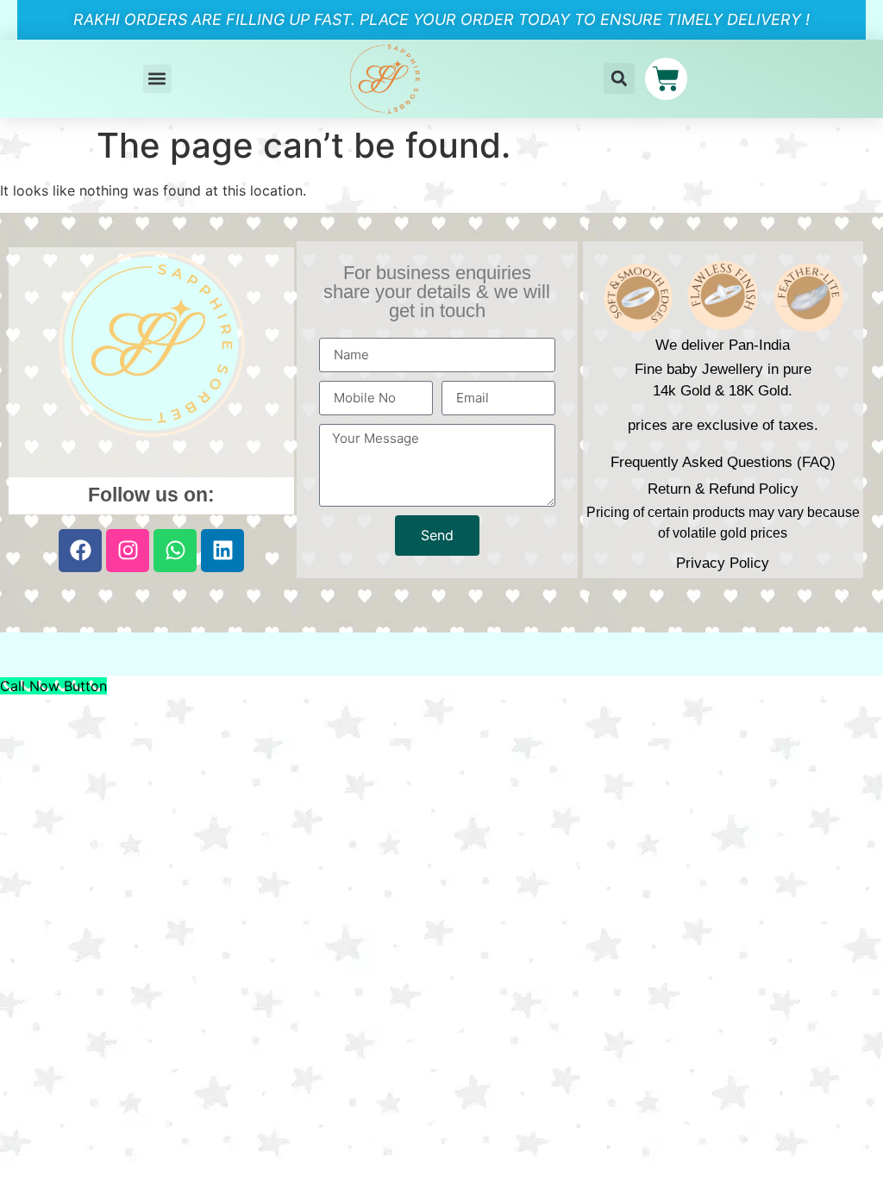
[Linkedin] (222, 550)
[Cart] (666, 79)
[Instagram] (127, 550)
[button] (157, 79)
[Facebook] (80, 550)
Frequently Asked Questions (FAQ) (723, 462)
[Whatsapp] (175, 550)
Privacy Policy (722, 563)
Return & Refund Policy (723, 489)
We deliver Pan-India (722, 345)
